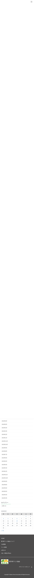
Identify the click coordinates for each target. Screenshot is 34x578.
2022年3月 (4, 498)
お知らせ (4, 505)
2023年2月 (4, 471)
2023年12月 (5, 441)
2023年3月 (4, 468)
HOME (3, 538)
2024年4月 (4, 427)
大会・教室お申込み (6, 553)
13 (17, 521)
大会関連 (3, 544)
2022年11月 (5, 474)
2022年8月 (4, 484)
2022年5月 (4, 491)
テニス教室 (4, 547)
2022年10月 (5, 478)
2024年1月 (4, 437)
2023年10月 (5, 444)
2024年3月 (4, 431)
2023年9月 (4, 447)
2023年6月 (4, 457)
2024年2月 (4, 434)
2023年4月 (4, 464)
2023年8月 (4, 451)
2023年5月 (4, 461)
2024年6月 (4, 421)
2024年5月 (4, 424)
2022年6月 (4, 488)
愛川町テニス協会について (7, 541)
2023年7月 (4, 454)
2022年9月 (4, 481)
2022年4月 (4, 494)
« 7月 (2, 530)
